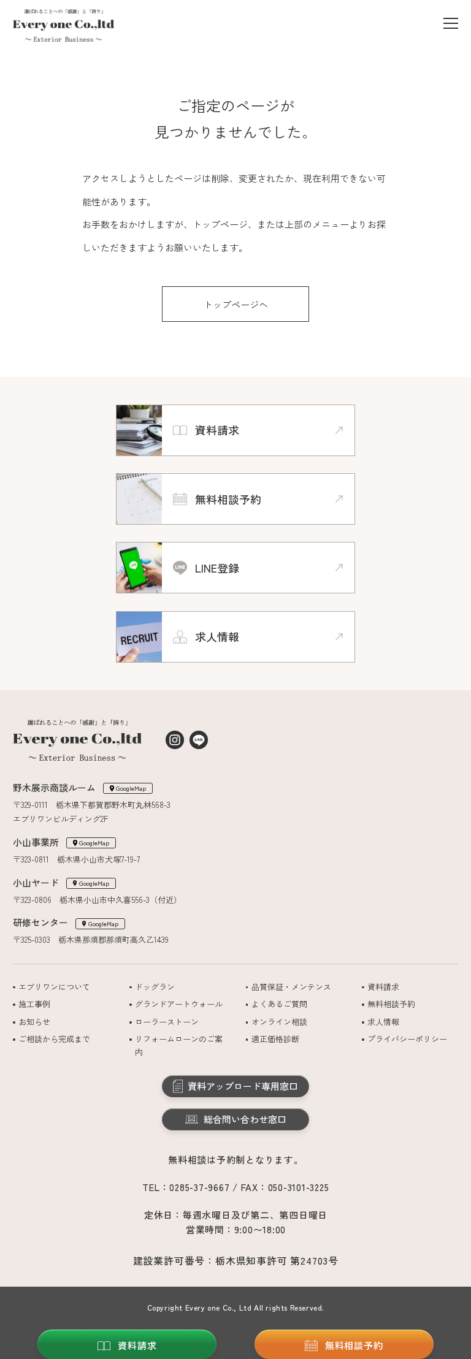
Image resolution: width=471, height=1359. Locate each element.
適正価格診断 (275, 1039)
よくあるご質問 (279, 1004)
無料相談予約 (391, 1004)
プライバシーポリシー (407, 1039)
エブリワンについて (54, 986)
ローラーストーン (167, 1021)
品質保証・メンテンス (291, 986)
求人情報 (383, 1021)
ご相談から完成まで (54, 1039)
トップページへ (236, 304)
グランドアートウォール (179, 1004)
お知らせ (34, 1021)
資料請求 (383, 986)
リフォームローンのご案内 (179, 1045)
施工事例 (34, 1004)
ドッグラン (155, 986)
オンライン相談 (279, 1021)
